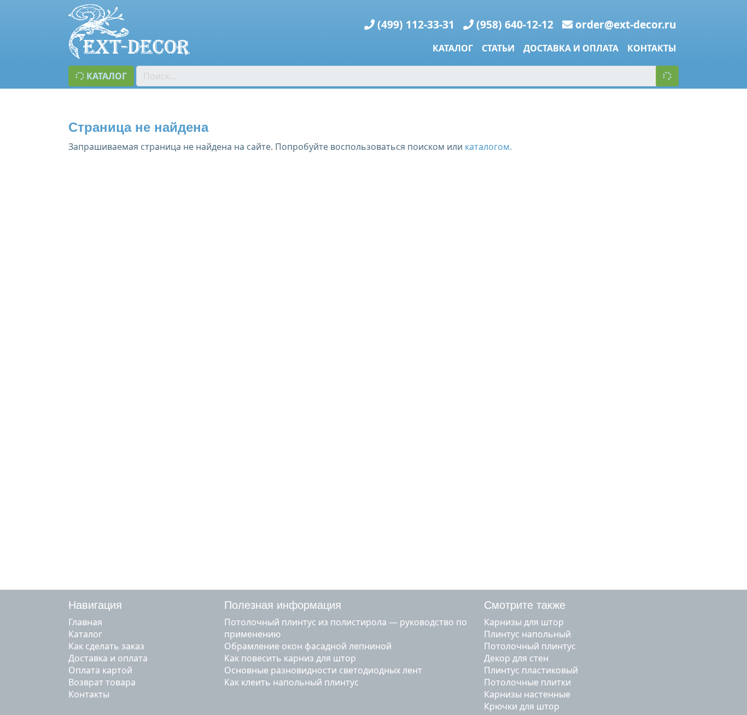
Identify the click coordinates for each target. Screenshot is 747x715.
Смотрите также (524, 605)
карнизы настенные (527, 694)
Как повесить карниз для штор (290, 658)
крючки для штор (521, 706)
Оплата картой (100, 670)
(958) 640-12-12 (514, 24)
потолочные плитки (527, 682)
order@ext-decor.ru (625, 24)
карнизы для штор (524, 622)
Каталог (453, 48)
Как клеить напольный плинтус (291, 682)
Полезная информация (282, 605)
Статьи (498, 48)
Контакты (651, 48)
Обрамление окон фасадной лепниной (308, 646)
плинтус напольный (527, 634)
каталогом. (488, 147)
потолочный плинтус (530, 646)
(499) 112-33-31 (415, 24)
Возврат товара (102, 682)
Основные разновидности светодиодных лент (323, 670)
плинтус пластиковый (531, 670)
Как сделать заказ (106, 646)
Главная (85, 622)
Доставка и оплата (570, 48)
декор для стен (516, 658)
